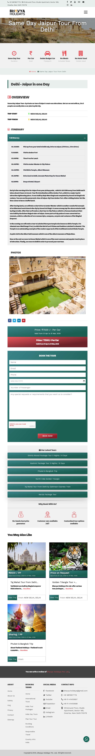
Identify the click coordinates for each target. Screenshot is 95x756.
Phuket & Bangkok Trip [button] (47, 471)
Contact (11, 715)
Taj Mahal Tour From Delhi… (24, 582)
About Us (11, 696)
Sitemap (11, 720)
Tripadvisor (50, 704)
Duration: (28, 598)
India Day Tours (31, 714)
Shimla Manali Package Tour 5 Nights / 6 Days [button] (47, 455)
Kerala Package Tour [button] (47, 494)
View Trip (12, 598)
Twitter (49, 695)
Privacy (10, 710)
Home (10, 691)
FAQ (9, 705)
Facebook (50, 691)
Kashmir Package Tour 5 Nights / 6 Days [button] (47, 463)
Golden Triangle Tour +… (64, 582)
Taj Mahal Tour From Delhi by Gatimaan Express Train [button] (47, 487)
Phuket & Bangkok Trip (22, 644)
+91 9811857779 (15, 2)
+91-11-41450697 (71, 699)
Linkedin (49, 717)
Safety (10, 700)
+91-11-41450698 (71, 704)
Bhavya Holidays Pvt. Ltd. (58, 672)
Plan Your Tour (31, 719)
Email (48, 708)
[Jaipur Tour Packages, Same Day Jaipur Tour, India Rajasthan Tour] (17, 12)
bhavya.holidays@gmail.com (75, 691)
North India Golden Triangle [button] (47, 479)
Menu (85, 12)
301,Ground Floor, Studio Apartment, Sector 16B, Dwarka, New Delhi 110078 (75, 710)
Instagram (50, 712)
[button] (14, 56)
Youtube (49, 699)
